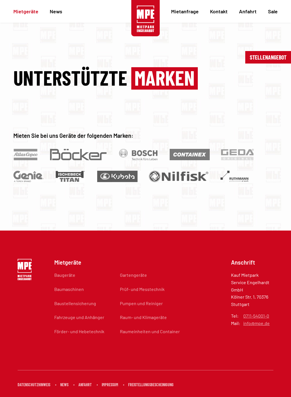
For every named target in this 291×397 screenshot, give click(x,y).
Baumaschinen (69, 289)
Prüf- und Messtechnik (142, 289)
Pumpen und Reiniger (141, 303)
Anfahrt (248, 11)
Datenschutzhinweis (34, 384)
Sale (273, 11)
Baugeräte (64, 275)
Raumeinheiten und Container (150, 331)
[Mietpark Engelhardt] (145, 18)
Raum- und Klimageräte (143, 317)
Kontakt (219, 11)
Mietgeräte (25, 11)
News (56, 11)
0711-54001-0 (256, 315)
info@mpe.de (256, 323)
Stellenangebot (268, 57)
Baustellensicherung (75, 303)
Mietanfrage (185, 11)
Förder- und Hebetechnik (79, 331)
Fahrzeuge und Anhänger (79, 317)
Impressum (110, 384)
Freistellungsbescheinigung (151, 384)
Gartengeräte (133, 275)
